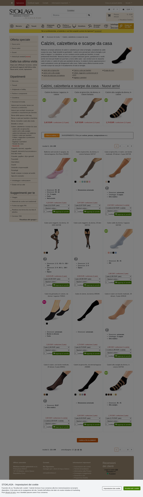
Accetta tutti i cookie (132, 488)
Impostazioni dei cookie (112, 488)
